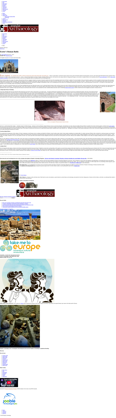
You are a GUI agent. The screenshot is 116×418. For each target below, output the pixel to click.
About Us (4, 7)
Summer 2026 (5, 355)
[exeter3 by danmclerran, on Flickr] (58, 110)
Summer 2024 (5, 364)
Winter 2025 (4, 362)
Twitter (7, 55)
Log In (3, 11)
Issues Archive (5, 9)
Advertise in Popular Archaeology (6, 209)
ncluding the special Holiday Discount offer (78, 158)
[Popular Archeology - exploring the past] (19, 31)
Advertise (4, 10)
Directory (4, 413)
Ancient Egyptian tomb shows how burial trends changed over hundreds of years (17, 204)
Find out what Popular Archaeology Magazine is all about (56, 158)
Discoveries (4, 1)
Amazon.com (76, 165)
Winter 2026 (4, 357)
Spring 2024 (4, 365)
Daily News (4, 3)
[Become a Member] (35, 196)
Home (3, 13)
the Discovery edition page (75, 162)
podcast (22, 303)
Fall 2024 (4, 363)
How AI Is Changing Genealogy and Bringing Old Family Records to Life (16, 202)
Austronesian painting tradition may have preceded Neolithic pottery (15, 206)
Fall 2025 (4, 358)
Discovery (33, 160)
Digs (3, 2)
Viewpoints (4, 6)
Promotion (4, 4)
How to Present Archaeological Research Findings (12, 205)
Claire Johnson (4, 54)
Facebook (10, 55)
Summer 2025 (5, 359)
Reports (3, 5)
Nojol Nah (7, 17)
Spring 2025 (4, 360)
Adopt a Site (4, 15)
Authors (3, 18)
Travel (3, 375)
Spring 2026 (4, 356)
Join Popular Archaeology (7, 21)
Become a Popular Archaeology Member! (8, 196)
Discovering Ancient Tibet (10, 16)
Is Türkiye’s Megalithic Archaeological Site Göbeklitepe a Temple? (15, 203)
